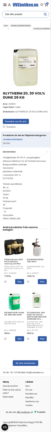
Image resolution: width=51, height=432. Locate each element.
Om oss (29, 390)
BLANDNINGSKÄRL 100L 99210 (35, 260)
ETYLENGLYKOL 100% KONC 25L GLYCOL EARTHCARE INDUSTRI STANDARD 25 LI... (36, 316)
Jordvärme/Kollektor (13, 139)
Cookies (29, 405)
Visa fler (6, 143)
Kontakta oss (31, 394)
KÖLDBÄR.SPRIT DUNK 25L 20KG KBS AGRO (14, 314)
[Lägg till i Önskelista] (6, 282)
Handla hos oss (32, 401)
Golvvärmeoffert (10, 386)
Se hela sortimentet (25, 363)
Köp (20, 281)
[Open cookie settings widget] (4, 427)
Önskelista (11, 127)
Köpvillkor (30, 397)
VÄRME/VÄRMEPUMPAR (20, 26)
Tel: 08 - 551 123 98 (11, 372)
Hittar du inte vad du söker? (12, 391)
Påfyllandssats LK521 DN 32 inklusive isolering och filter (13, 261)
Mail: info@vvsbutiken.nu (32, 372)
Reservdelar (8, 397)
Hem (6, 26)
